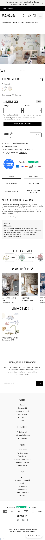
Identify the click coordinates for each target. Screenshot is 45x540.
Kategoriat (8, 22)
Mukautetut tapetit (22, 411)
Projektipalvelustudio (22, 435)
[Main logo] (9, 15)
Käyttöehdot (22, 489)
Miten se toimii (34, 183)
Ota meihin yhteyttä (22, 480)
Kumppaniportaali (22, 462)
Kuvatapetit (22, 408)
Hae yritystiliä (23, 438)
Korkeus (32, 108)
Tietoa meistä (22, 450)
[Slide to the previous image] (3, 49)
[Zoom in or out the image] (2, 71)
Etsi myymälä (22, 486)
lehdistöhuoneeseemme (22, 459)
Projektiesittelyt (22, 432)
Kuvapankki (22, 465)
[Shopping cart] (34, 15)
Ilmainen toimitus (11, 191)
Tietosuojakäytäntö (22, 492)
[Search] (24, 15)
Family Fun (7, 225)
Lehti (22, 420)
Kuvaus (11, 176)
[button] (29, 15)
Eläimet (15, 22)
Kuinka (22, 483)
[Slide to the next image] (42, 49)
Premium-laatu (11, 183)
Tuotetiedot (33, 176)
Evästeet (22, 495)
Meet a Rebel (22, 417)
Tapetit (22, 405)
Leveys (12, 108)
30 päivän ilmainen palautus (33, 191)
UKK (22, 477)
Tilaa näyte (36, 135)
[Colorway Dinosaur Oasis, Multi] (4, 88)
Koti (3, 22)
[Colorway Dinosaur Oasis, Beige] (9, 88)
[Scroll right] (40, 284)
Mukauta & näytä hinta (22, 124)
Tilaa (40, 383)
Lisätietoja (23, 153)
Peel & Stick (22, 414)
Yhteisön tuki (22, 456)
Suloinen (20, 22)
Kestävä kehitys (22, 453)
